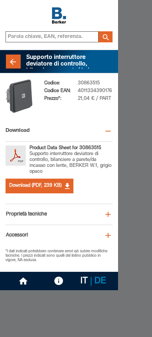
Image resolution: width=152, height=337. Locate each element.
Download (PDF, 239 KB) (35, 185)
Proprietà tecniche (26, 214)
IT (84, 281)
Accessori (17, 235)
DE (100, 281)
